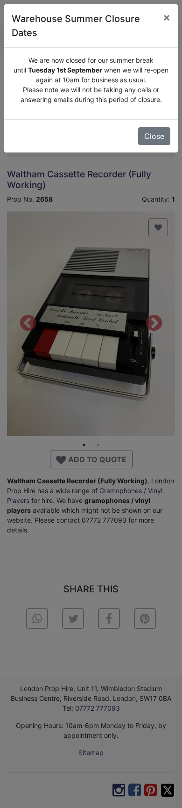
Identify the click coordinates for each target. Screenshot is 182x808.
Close (154, 136)
